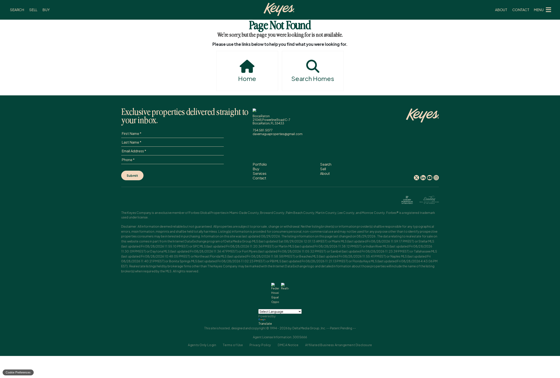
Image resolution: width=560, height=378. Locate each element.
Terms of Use (233, 345)
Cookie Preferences (18, 372)
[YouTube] (429, 177)
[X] (416, 177)
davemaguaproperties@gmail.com (277, 134)
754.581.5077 (263, 130)
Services (259, 173)
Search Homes (312, 78)
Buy (46, 9)
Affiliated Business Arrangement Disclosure (338, 345)
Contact (520, 9)
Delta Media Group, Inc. (309, 328)
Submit (132, 175)
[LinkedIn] (423, 177)
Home (247, 78)
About (501, 9)
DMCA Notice (288, 345)
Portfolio (260, 164)
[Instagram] (436, 177)
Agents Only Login (202, 345)
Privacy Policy (260, 345)
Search (17, 9)
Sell (33, 9)
